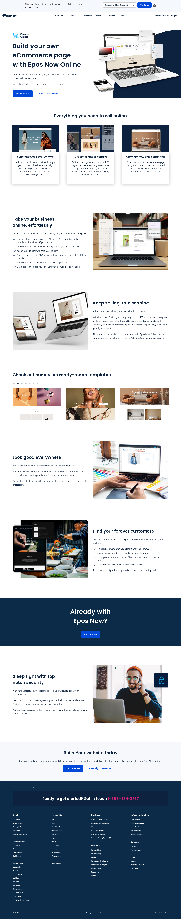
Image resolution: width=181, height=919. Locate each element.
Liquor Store (17, 874)
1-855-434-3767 (123, 798)
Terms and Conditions (99, 861)
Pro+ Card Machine (98, 834)
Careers (133, 857)
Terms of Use (96, 850)
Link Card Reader (97, 830)
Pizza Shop (56, 852)
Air (92, 827)
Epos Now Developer (99, 865)
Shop (123, 15)
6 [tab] (33, 383)
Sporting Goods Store (21, 900)
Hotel (54, 841)
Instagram (90, 913)
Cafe (53, 823)
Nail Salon (16, 878)
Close (154, 5)
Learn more (22, 93)
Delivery (55, 834)
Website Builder (136, 834)
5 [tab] (29, 383)
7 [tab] (37, 383)
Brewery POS (57, 830)
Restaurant (56, 856)
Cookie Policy (96, 868)
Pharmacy (16, 845)
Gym (53, 838)
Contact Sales (162, 15)
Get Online (95, 876)
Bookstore (16, 871)
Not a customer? (48, 93)
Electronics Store (19, 841)
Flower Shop (17, 852)
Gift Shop (16, 885)
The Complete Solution (100, 819)
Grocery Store (18, 893)
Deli (14, 849)
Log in (174, 15)
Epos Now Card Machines (100, 823)
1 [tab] (13, 383)
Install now (90, 634)
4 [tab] (25, 383)
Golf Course (17, 856)
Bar (53, 819)
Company (134, 868)
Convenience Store (20, 834)
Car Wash (16, 819)
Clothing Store (18, 889)
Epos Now (9, 15)
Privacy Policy (96, 854)
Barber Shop (17, 823)
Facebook (79, 913)
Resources (101, 15)
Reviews (94, 857)
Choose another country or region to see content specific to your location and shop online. (54, 5)
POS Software (136, 830)
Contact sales (136, 850)
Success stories (136, 854)
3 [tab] (21, 383)
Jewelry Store (18, 863)
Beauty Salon (18, 827)
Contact (113, 15)
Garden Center (18, 860)
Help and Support (137, 865)
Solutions (60, 15)
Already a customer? (101, 768)
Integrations (86, 15)
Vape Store (17, 896)
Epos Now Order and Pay (140, 827)
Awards (133, 861)
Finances (72, 15)
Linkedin (101, 913)
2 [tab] (17, 383)
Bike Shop (16, 830)
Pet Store (16, 882)
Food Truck (56, 827)
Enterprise (17, 838)
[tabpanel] (35, 154)
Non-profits (17, 867)
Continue (144, 5)
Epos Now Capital (137, 823)
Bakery (54, 849)
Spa (53, 860)
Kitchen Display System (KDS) (102, 838)
